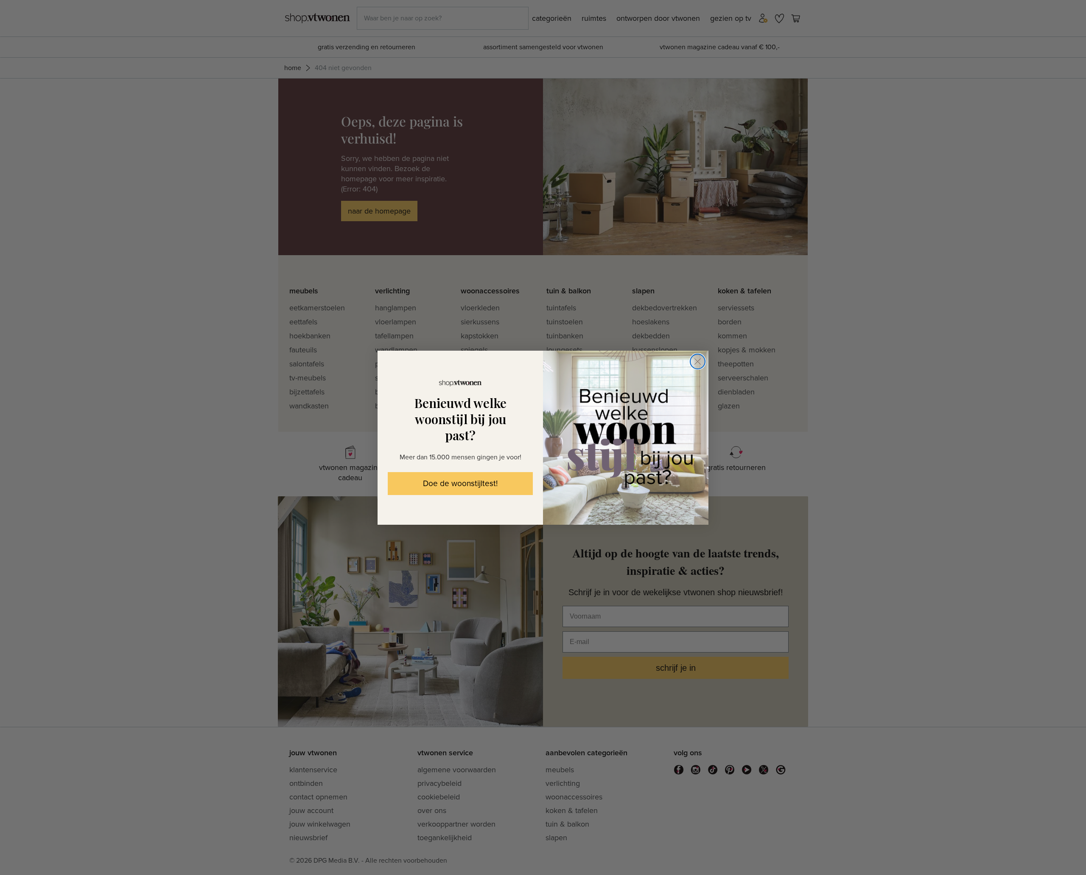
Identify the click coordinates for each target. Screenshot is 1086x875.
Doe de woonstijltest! (460, 484)
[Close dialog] (697, 361)
